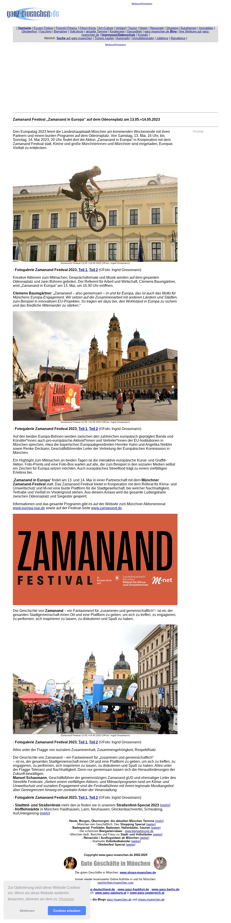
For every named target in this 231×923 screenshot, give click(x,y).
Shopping (172, 28)
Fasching (45, 31)
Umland (121, 28)
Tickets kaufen (104, 38)
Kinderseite (117, 31)
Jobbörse (162, 38)
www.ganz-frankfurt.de (133, 889)
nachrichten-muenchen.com (115, 882)
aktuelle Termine (96, 31)
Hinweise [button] (66, 899)
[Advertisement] (142, 15)
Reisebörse (178, 38)
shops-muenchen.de (151, 899)
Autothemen (188, 28)
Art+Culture (105, 28)
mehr (165, 805)
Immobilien (206, 28)
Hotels (143, 28)
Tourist (132, 28)
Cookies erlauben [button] (66, 910)
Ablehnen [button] (27, 910)
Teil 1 (83, 270)
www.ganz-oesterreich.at (147, 892)
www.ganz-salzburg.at (110, 892)
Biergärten (60, 31)
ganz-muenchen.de (160, 31)
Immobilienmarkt (143, 38)
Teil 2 (93, 270)
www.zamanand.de (106, 508)
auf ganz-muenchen (74, 38)
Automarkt (123, 38)
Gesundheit (134, 31)
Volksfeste (76, 31)
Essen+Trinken (43, 28)
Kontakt (143, 34)
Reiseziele (157, 28)
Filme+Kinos (88, 28)
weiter (151, 824)
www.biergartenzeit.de (139, 831)
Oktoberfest (29, 31)
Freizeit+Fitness (66, 28)
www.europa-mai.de (29, 508)
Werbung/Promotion (142, 3)
